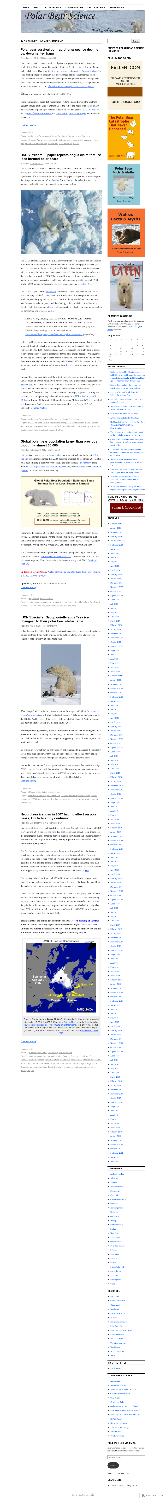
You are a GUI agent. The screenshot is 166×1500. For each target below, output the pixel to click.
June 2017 (114, 912)
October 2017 (115, 895)
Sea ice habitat (74, 136)
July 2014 (114, 1060)
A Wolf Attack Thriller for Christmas (124, 417)
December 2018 (116, 836)
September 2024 (116, 544)
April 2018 (114, 870)
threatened (43, 429)
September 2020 (116, 747)
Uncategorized (115, 1279)
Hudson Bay (88, 1059)
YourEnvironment (117, 1435)
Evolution (114, 1212)
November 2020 (116, 739)
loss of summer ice (75, 139)
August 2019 (115, 802)
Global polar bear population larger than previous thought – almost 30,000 (59, 443)
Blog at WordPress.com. (81, 1495)
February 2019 (116, 827)
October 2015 (115, 996)
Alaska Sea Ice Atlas (118, 1385)
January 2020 (115, 781)
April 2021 (114, 718)
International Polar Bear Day (80, 602)
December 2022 (116, 633)
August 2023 (115, 599)
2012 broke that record (66, 1024)
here (53, 718)
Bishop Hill (114, 1296)
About (37, 7)
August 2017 (115, 903)
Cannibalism (115, 1195)
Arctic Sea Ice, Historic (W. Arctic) (123, 1389)
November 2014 (116, 1043)
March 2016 (115, 975)
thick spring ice (31, 429)
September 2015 (116, 1000)
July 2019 (114, 806)
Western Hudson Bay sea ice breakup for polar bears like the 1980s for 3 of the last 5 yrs (126, 462)
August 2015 (115, 1005)
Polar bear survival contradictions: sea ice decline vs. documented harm (59, 51)
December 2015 (116, 988)
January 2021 (115, 730)
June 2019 (114, 810)
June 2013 (114, 1114)
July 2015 (114, 1009)
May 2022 (114, 663)
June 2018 (114, 861)
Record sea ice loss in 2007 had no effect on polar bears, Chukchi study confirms (59, 816)
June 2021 (114, 709)
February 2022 (116, 675)
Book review (115, 1190)
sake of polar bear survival (39, 113)
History (113, 1220)
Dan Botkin (114, 1309)
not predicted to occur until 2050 (56, 556)
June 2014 (114, 1064)
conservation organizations (58, 466)
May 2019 (114, 815)
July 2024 (114, 553)
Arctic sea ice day (44, 139)
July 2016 (114, 958)
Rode (23, 1066)
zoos (74, 605)
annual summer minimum (39, 1056)
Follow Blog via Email (122, 1442)
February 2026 (116, 523)
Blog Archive (53, 7)
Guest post (114, 1216)
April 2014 (114, 1072)
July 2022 (114, 654)
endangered (55, 422)
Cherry (92, 1056)
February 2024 (116, 574)
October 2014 (115, 1047)
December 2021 (116, 684)
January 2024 (115, 578)
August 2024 (115, 549)
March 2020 (115, 772)
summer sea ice (89, 1066)
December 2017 (116, 886)
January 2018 (115, 882)
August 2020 (115, 751)
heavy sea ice (76, 1059)
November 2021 (116, 688)
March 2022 (115, 671)
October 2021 (115, 692)
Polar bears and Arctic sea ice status (124, 413)
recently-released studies (50, 455)
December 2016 (116, 937)
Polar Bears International (36, 143)
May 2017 (114, 916)
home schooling (116, 1224)
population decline (38, 426)
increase (63, 602)
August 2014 (115, 1055)
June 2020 (114, 760)
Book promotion (116, 1186)
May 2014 (114, 1068)
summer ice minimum (73, 1066)
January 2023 (115, 629)
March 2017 (115, 924)
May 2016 (114, 967)
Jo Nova (113, 1317)
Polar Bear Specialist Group (121, 1330)
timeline (67, 605)
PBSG (34, 799)
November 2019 (116, 789)
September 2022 (116, 646)
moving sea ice (91, 422)
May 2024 (114, 561)
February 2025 (116, 536)
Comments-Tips (74, 7)
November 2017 (116, 891)
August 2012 (115, 1157)
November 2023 (116, 587)
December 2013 (116, 1089)
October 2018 (115, 844)
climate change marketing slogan (71, 113)
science (113, 1262)
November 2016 (116, 941)
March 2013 (115, 1127)
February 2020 (116, 777)
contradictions (59, 139)
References (116, 7)
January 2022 (115, 680)
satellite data (52, 799)
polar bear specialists (35, 466)
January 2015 (115, 1034)
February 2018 (116, 878)
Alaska (31, 422)
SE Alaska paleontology (119, 1427)
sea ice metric (72, 799)
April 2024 (114, 566)
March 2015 (115, 1026)
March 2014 (115, 1076)
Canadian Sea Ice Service (120, 1393)
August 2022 (115, 650)
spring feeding (83, 426)
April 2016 (114, 971)
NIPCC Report (116, 1418)
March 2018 (115, 874)
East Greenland (53, 795)
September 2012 (116, 1152)
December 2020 (116, 734)
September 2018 (116, 848)
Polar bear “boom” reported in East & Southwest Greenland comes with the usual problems (124, 479)
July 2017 (114, 908)
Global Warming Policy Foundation (124, 1406)
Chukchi (24, 1059)
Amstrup (38, 422)
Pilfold (56, 1063)
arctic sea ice (56, 1056)
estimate (55, 602)
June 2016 (114, 962)
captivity (47, 602)
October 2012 (115, 1148)
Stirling (59, 1066)
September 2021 (116, 696)
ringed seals (92, 1063)
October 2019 (115, 794)
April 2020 (114, 768)
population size (38, 605)
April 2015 (114, 1022)
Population (62, 136)
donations (114, 1203)
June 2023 (114, 608)
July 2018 (114, 857)
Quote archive (96, 7)
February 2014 (116, 1081)
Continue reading (28, 125)
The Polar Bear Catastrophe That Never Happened (71, 86)
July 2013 (114, 1110)
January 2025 (115, 540)
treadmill (53, 429)
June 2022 (114, 658)
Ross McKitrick (116, 1338)
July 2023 (114, 604)
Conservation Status (48, 136)
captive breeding (35, 602)
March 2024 (115, 570)
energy (64, 422)
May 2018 (114, 865)
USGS (60, 429)
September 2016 (116, 950)
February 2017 (116, 929)
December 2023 (116, 582)
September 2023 (116, 595)
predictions (53, 143)
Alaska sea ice (115, 1380)
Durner (46, 422)
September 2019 (116, 798)
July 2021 (114, 705)
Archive (113, 1182)
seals (57, 426)
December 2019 (116, 785)
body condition (82, 1056)
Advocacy (33, 136)
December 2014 (116, 1038)
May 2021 (114, 713)
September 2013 (116, 1102)
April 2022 (114, 667)
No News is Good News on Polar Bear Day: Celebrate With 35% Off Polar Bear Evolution (127, 425)
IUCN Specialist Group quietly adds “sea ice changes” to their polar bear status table (55, 619)
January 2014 (115, 1085)
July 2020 (114, 756)
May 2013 (114, 1119)
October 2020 (115, 743)
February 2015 (116, 1030)
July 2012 (114, 1161)
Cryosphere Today (117, 1402)
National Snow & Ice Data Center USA (125, 1414)
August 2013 (115, 1106)
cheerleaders (82, 466)
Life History (63, 419)
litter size (31, 1063)
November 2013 (116, 1093)
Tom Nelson (115, 1347)
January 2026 (115, 528)
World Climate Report (118, 1351)
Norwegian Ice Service (119, 1423)
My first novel (115, 1368)
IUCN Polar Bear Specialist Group (75, 795)
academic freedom (117, 1174)
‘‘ (90, 109)
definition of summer (37, 795)
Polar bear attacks (117, 1245)
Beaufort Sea (68, 1056)
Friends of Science (117, 1313)
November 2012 (116, 1144)
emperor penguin (116, 1207)
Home (26, 7)
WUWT (113, 1355)
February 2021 (116, 726)
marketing (88, 139)
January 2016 (115, 984)
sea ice (76, 143)
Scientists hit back (117, 1266)
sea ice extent (32, 1066)
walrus (113, 1283)
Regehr (82, 1063)
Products (113, 1258)
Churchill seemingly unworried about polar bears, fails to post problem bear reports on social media (126, 442)
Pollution (113, 1250)
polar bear (25, 426)
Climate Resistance (117, 1300)
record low (73, 1063)
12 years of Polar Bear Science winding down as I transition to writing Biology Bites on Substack (127, 452)
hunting (113, 1228)
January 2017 (115, 933)
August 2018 (115, 853)
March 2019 (115, 823)
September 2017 (116, 899)
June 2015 (114, 1013)
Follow (113, 1465)
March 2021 (115, 722)
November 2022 (116, 637)
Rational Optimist (117, 1334)
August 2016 (115, 954)
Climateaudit (115, 1304)
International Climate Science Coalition (125, 1410)
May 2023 (114, 612)
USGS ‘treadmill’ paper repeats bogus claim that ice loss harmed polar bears (61, 156)
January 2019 (115, 832)
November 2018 (116, 840)
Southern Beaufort (68, 426)
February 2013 (116, 1131)
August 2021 (115, 701)
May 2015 (114, 1017)
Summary (86, 136)
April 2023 (114, 616)
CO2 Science (115, 1397)
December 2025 (116, 532)
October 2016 (115, 946)
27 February (85, 462)
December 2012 (116, 1140)
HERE (131, 326)
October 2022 (115, 642)
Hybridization (115, 1233)
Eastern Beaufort (52, 1059)
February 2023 (116, 625)
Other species (115, 1241)
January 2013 (115, 1136)
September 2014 (116, 1051)
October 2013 (115, 1098)
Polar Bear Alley (116, 1326)
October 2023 (115, 591)
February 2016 (116, 979)
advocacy (32, 139)
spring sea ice (85, 799)
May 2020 (114, 764)
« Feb (109, 360)
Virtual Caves (115, 1431)
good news (65, 1059)
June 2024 (114, 557)
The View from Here (118, 1342)
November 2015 (116, 992)
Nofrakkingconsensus (118, 1321)
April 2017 (114, 920)
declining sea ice (36, 1059)
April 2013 (114, 1123)
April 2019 (114, 819)
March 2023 (115, 620)
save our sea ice (65, 143)
